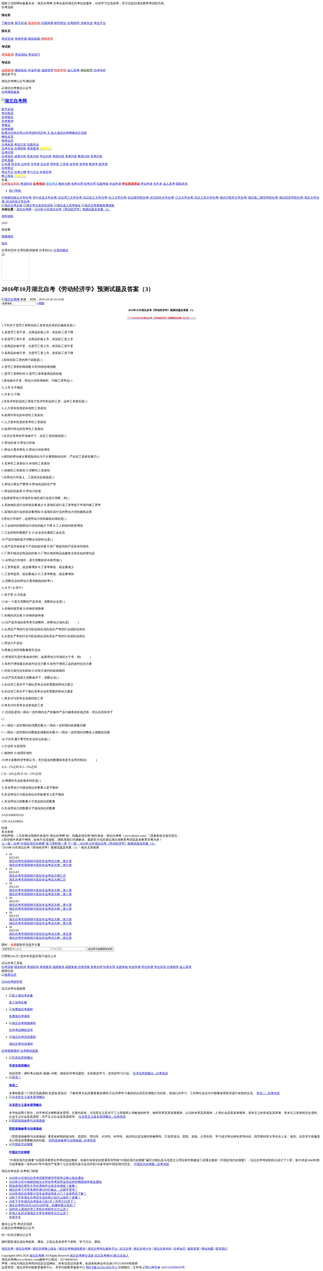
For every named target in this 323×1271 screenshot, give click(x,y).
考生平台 (100, 23)
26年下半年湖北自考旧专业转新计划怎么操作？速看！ (45, 1197)
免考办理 (77, 183)
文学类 (35, 164)
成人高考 (73, 70)
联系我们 (221, 1248)
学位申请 (147, 183)
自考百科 (7, 156)
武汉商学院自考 (138, 197)
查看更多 (15, 1217)
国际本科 (182, 183)
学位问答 (46, 156)
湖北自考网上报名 (44, 1248)
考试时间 (26, 183)
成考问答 (20, 156)
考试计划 (20, 144)
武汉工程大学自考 (206, 197)
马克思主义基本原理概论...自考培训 (102, 1116)
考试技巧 (34, 54)
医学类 (103, 164)
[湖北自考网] (14, 100)
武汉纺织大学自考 (162, 197)
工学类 (64, 164)
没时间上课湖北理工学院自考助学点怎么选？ (39, 1209)
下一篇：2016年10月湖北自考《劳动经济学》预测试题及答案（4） (112, 843)
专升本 (157, 183)
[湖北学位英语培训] (38, 205)
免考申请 (21, 38)
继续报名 (21, 70)
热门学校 (15, 190)
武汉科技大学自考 (18, 201)
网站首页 (7, 136)
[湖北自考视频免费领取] (97, 205)
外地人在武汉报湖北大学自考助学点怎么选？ (39, 1213)
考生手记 (7, 172)
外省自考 (46, 172)
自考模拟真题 (29, 1050)
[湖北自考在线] (11, 205)
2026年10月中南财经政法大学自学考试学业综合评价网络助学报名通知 (55, 1181)
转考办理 (90, 183)
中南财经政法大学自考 (16, 197)
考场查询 (7, 54)
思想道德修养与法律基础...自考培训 (72, 1140)
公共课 (5, 164)
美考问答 (96, 156)
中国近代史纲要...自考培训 (151, 1164)
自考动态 (179, 1248)
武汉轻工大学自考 (95, 197)
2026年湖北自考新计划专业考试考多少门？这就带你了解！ (48, 1193)
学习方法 (33, 172)
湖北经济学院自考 (291, 197)
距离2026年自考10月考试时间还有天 (26, 132)
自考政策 (7, 144)
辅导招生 (60, 23)
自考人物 (20, 172)
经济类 (15, 164)
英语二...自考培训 (268, 1093)
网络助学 (47, 38)
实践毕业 (33, 144)
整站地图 (207, 1248)
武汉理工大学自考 (70, 197)
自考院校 (20, 148)
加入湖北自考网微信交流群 (69, 132)
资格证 (5, 125)
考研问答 (58, 156)
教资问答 (84, 156)
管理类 (83, 164)
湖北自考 (7, 1248)
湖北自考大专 (142, 1248)
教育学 (93, 164)
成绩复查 (71, 967)
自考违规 (84, 967)
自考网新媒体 (10, 92)
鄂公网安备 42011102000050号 (165, 1267)
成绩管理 (47, 70)
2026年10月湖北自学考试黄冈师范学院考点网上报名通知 (46, 1178)
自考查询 (7, 121)
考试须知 (21, 54)
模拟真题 (34, 38)
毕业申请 (34, 70)
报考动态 (7, 140)
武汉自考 (125, 1248)
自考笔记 (7, 168)
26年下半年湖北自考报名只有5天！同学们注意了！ (42, 1201)
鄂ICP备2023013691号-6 (101, 1267)
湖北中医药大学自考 (233, 197)
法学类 (25, 164)
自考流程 (7, 967)
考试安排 (7, 38)
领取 (40, 303)
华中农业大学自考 (45, 197)
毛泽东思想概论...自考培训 (150, 1073)
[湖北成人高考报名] (67, 205)
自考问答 (7, 152)
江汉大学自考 (184, 197)
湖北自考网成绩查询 (72, 1248)
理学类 (54, 164)
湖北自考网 (23, 209)
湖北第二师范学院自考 (263, 197)
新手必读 (21, 23)
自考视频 (7, 128)
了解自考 (7, 23)
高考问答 (71, 156)
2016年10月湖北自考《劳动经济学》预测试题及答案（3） (73, 209)
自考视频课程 (10, 1050)
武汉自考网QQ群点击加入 (111, 1255)
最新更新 (193, 1248)
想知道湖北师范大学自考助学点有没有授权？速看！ (43, 1185)
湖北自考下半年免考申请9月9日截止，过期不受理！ (43, 1189)
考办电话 (7, 113)
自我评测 (47, 23)
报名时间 (34, 23)
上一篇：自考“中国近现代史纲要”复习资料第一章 (34, 843)
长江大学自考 (117, 197)
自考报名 (7, 117)
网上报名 (7, 176)
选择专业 (87, 23)
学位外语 (160, 967)
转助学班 (60, 70)
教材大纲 (64, 183)
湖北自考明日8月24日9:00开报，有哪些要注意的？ (42, 1205)
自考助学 (73, 23)
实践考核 (102, 183)
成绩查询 (7, 70)
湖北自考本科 (162, 1248)
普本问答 (33, 156)
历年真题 (7, 160)
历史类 (44, 164)
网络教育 (87, 70)
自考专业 (7, 148)
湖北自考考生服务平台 (102, 1248)
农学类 (74, 164)
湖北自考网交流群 (82, 1255)
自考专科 (100, 70)
